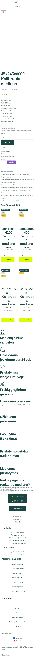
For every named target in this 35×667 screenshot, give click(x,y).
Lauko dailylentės (17, 573)
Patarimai (17, 613)
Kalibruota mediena (17, 569)
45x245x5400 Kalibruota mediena (27, 236)
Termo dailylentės (17, 587)
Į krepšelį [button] (8, 259)
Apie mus (17, 604)
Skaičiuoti (7, 142)
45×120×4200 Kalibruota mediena (9, 236)
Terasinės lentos (17, 582)
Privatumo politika (17, 617)
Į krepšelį (11, 162)
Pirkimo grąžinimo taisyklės (17, 622)
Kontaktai (18, 626)
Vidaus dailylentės (17, 578)
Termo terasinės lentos (17, 591)
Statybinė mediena (17, 564)
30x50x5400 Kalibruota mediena (27, 296)
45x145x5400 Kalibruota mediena (9, 296)
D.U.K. (17, 608)
